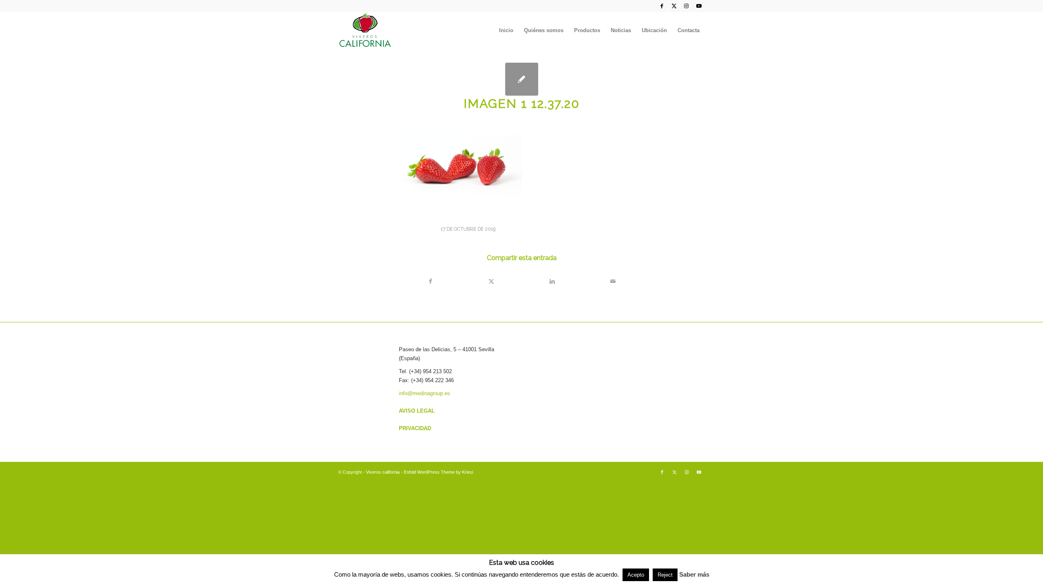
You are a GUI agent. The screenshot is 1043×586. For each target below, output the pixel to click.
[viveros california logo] (365, 30)
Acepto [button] (635, 575)
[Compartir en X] (491, 281)
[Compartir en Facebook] (430, 281)
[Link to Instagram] (686, 6)
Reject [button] (665, 575)
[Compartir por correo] (613, 281)
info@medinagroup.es (424, 393)
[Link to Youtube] (699, 6)
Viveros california (383, 472)
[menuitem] (506, 30)
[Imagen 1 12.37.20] (521, 79)
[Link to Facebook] (662, 6)
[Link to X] (674, 6)
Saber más (694, 574)
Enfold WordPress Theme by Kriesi (438, 472)
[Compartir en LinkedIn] (552, 281)
